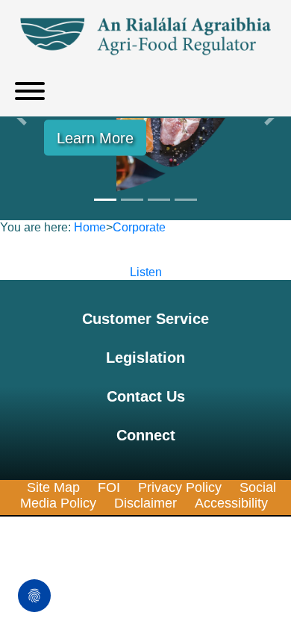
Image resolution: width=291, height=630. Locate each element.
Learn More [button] (95, 138)
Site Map (53, 487)
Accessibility (231, 503)
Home (90, 227)
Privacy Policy (180, 487)
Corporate (139, 227)
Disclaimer (145, 503)
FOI (109, 487)
